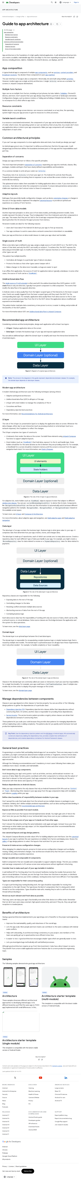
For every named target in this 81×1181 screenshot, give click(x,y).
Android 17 (5, 1115)
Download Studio (34, 1127)
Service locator (11, 715)
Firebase (5, 1153)
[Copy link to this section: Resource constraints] (24, 106)
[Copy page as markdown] (57, 24)
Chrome (4, 1150)
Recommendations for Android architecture (37, 414)
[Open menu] (3, 2)
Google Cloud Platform (9, 1156)
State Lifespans (47, 449)
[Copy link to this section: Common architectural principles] (42, 138)
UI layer (18, 514)
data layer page (24, 627)
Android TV (58, 1101)
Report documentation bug (63, 1118)
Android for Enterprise (9, 1091)
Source (4, 1097)
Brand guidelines (21, 1166)
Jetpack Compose (69, 436)
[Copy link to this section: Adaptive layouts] (20, 194)
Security (5, 1094)
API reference (33, 1123)
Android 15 (5, 1121)
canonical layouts (46, 201)
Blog (3, 1104)
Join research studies (61, 1125)
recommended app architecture (33, 806)
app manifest (50, 75)
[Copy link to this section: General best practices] (31, 748)
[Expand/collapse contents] (14, 30)
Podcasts (5, 1107)
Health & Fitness (33, 1094)
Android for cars (60, 1097)
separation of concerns (33, 165)
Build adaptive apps (54, 518)
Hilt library (49, 733)
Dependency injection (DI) (15, 709)
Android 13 (5, 1128)
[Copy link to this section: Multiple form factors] (24, 89)
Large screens (59, 1088)
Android (5, 1088)
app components (41, 73)
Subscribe (28, 1171)
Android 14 (5, 1125)
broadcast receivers (9, 75)
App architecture (10, 10)
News (4, 1101)
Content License (57, 1066)
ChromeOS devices (61, 1094)
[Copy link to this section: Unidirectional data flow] (26, 279)
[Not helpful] (77, 16)
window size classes (9, 503)
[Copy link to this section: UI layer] (11, 420)
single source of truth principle (16, 283)
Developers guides (34, 1120)
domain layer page (25, 691)
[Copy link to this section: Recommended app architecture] (41, 320)
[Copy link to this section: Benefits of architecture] (31, 913)
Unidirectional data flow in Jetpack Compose (45, 312)
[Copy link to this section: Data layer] (14, 526)
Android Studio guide (35, 1117)
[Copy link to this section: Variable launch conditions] (28, 118)
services (57, 73)
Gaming (31, 1088)
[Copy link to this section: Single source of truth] (24, 241)
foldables (63, 93)
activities (70, 79)
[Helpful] (74, 16)
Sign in (76, 2)
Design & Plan (20, 16)
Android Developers (8, 16)
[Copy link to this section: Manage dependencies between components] (56, 699)
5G (30, 1104)
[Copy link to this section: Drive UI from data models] (28, 209)
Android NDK (33, 1130)
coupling (14, 793)
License (11, 1166)
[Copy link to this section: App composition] (24, 68)
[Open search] (52, 2)
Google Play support (61, 1121)
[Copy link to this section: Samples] (14, 959)
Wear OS (57, 1091)
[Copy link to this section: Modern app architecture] (27, 388)
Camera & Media (34, 1097)
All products (6, 1159)
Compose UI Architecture (34, 514)
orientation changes (61, 198)
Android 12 (5, 1131)
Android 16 (5, 1118)
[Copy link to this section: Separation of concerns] (26, 157)
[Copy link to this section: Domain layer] (16, 632)
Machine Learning (34, 1091)
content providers (67, 73)
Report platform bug (61, 1115)
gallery (4, 841)
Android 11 (5, 1134)
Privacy (31, 1101)
